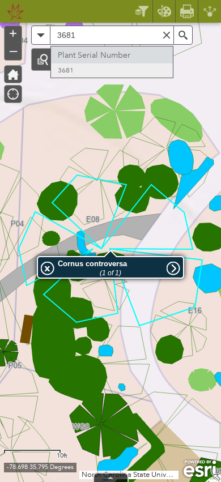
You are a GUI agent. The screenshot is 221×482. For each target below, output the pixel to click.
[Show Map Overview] (216, 477)
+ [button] (13, 33)
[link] (12, 11)
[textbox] (111, 35)
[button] (42, 59)
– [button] (13, 50)
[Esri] (199, 469)
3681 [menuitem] (66, 70)
